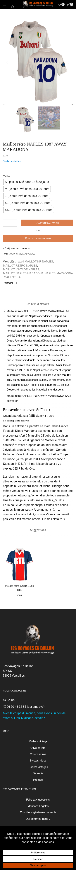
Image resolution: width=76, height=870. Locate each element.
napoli (20, 261)
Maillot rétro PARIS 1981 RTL (19, 587)
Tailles (7, 176)
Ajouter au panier (48, 223)
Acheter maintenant (39, 238)
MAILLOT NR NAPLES (39, 261)
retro (19, 277)
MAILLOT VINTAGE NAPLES (21, 269)
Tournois (38, 773)
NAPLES (50, 273)
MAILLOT (10, 277)
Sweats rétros (38, 760)
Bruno (11, 700)
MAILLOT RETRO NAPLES (20, 265)
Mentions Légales (38, 806)
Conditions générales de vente (38, 812)
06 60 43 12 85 (16, 706)
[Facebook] (16, 283)
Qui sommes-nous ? (38, 818)
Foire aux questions (38, 799)
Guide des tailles (12, 161)
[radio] (27, 182)
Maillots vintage (38, 741)
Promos (38, 779)
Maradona (33, 340)
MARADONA (65, 273)
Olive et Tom (38, 747)
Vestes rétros (38, 754)
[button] (7, 62)
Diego (10, 340)
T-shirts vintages (38, 767)
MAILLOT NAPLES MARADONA (23, 273)
